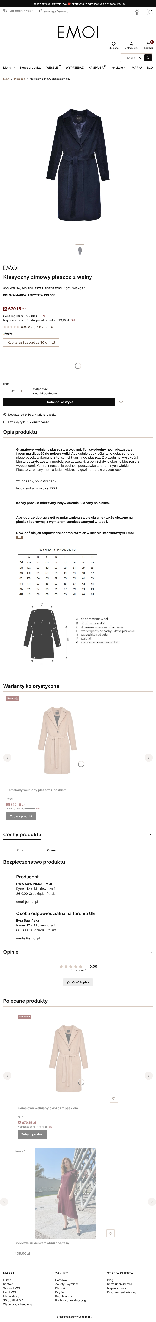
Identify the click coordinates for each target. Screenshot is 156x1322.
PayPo (59, 1292)
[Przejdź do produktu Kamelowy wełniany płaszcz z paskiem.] (57, 740)
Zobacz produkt (21, 816)
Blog (110, 1280)
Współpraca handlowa (18, 1304)
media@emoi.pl (28, 938)
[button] (148, 57)
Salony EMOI (11, 1288)
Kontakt (8, 1284)
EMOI (6, 78)
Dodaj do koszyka (59, 402)
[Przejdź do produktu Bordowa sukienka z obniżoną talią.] (65, 1193)
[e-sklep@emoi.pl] (41, 11)
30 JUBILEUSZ (13, 1300)
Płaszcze (19, 78)
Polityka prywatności (69, 1300)
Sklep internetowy (73, 1316)
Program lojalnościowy (122, 1292)
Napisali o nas (116, 1288)
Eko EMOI (9, 1292)
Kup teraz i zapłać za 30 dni (29, 342)
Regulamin (62, 1296)
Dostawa (61, 1280)
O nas (7, 1280)
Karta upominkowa (119, 1284)
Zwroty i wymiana (67, 1284)
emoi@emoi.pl (27, 902)
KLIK (19, 537)
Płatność (61, 1288)
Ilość (6, 383)
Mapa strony (11, 1296)
